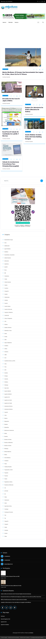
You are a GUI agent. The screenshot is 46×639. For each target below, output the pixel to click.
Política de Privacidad (13, 637)
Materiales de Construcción (9, 430)
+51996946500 (7, 560)
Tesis (5, 515)
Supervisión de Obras (8, 506)
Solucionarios (6, 500)
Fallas (5, 363)
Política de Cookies (24, 637)
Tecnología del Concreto (8, 512)
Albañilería (6, 251)
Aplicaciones (6, 260)
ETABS (5, 354)
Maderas (5, 418)
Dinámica (6, 324)
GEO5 (5, 369)
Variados (5, 533)
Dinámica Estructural (7, 327)
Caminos (5, 285)
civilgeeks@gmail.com (8, 564)
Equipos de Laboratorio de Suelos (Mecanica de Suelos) (34, 109)
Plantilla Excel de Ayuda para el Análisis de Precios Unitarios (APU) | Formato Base (26, 596)
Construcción (6, 315)
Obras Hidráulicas (7, 457)
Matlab (5, 433)
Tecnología (6, 509)
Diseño (5, 333)
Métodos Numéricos (7, 451)
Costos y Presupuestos (8, 318)
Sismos (5, 497)
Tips (5, 518)
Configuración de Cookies (37, 637)
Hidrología (6, 385)
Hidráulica (6, 382)
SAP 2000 (6, 491)
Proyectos (6, 475)
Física (5, 366)
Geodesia (6, 372)
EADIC (5, 339)
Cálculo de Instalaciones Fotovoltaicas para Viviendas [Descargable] (10, 164)
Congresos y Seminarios (8, 312)
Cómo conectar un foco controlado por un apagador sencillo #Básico (18, 602)
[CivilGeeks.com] (9, 7)
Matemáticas (6, 427)
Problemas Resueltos (8, 466)
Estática (5, 348)
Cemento (6, 294)
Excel (5, 357)
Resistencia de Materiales (8, 484)
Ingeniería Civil (7, 397)
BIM (5, 273)
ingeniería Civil (3, 621)
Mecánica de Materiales (8, 442)
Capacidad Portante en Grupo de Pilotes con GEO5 (10, 576)
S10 (5, 487)
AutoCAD (5, 267)
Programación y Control (8, 469)
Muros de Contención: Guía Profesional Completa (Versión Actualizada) (18, 593)
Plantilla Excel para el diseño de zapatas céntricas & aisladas (15, 599)
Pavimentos (6, 460)
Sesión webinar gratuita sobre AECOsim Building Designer (33, 137)
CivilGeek (6, 300)
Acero (5, 242)
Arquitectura (6, 264)
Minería (5, 454)
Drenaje (5, 336)
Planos (5, 463)
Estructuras (6, 351)
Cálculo (5, 279)
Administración (6, 245)
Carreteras (6, 288)
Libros (5, 415)
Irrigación (6, 412)
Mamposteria (6, 421)
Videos (5, 536)
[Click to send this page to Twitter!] (37, 69)
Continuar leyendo (6, 77)
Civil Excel (3, 616)
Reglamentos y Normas (8, 481)
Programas (6, 472)
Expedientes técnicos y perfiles (9, 360)
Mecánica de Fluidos (7, 439)
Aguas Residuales (7, 248)
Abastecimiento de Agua (8, 239)
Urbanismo (6, 530)
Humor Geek (6, 388)
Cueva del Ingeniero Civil (5, 619)
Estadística (6, 345)
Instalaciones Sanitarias (8, 409)
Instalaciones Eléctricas (8, 406)
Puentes (5, 478)
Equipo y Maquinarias (8, 342)
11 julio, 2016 (5, 69)
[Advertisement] (23, 32)
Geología (6, 376)
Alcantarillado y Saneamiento (9, 254)
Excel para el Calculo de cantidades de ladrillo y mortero (10, 134)
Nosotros (4, 22)
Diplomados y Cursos (8, 330)
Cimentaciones (6, 297)
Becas (5, 270)
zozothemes (31, 632)
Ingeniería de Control (8, 400)
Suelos (5, 503)
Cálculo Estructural (7, 282)
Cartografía (6, 291)
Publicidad (10, 22)
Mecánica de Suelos (7, 445)
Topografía (6, 521)
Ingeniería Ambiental (8, 394)
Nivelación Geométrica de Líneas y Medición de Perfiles (11, 585)
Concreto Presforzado (8, 309)
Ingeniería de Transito (8, 403)
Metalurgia (6, 448)
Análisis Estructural (7, 257)
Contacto (16, 22)
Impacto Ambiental (7, 391)
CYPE (5, 321)
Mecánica (6, 436)
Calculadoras (6, 276)
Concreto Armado (7, 306)
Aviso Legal (4, 637)
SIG (5, 494)
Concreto (6, 303)
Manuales (6, 424)
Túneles (5, 527)
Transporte (6, 524)
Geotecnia (6, 379)
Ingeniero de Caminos (5, 624)
